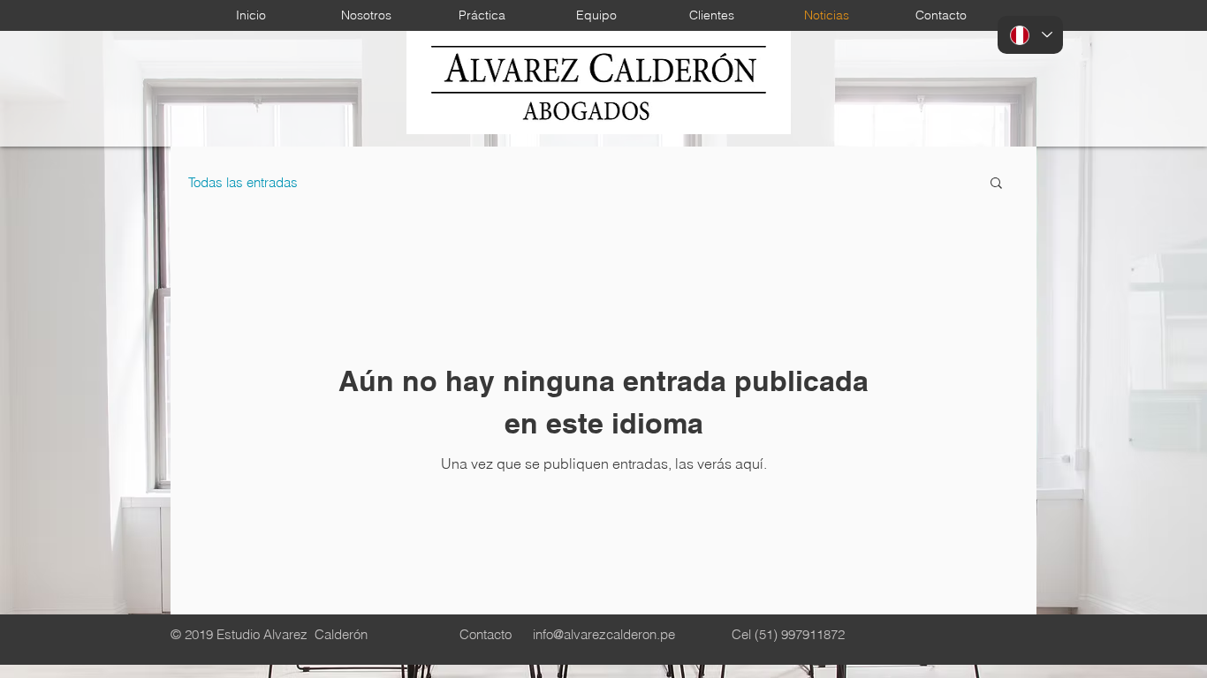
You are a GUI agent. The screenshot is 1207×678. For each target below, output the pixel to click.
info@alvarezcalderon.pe (604, 634)
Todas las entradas (243, 182)
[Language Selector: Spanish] (1030, 35)
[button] (996, 184)
